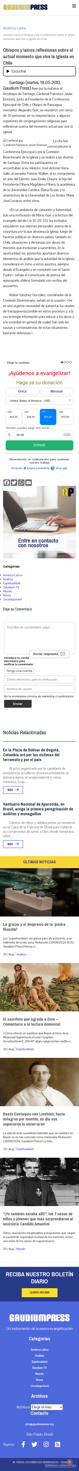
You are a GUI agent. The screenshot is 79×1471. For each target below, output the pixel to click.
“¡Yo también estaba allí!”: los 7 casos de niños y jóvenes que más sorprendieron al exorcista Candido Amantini (38, 1219)
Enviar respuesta (45, 654)
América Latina (14, 28)
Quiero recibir (39, 1292)
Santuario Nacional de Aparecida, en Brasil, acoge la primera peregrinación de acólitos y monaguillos (38, 809)
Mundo (7, 591)
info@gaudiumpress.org (39, 1424)
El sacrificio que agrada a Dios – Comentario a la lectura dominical (31, 1022)
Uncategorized (12, 599)
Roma (7, 595)
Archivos (23, 1407)
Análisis (8, 579)
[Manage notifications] (69, 1462)
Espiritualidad (11, 583)
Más (10, 789)
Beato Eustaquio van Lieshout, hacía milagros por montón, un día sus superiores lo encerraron (34, 1119)
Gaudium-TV (11, 587)
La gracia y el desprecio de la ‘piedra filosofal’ (34, 927)
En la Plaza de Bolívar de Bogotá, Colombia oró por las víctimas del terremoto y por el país (31, 754)
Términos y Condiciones (60, 1465)
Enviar (17, 704)
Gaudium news (12, 35)
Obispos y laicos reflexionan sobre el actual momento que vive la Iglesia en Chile (38, 56)
